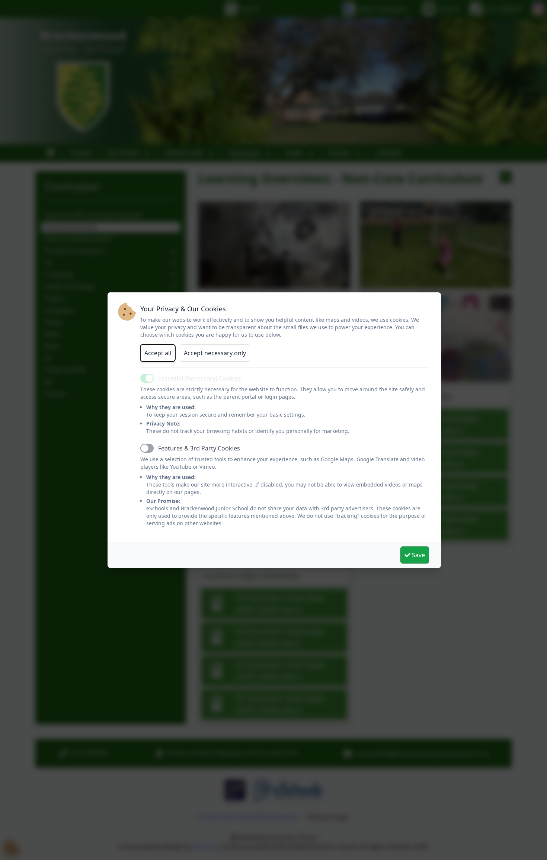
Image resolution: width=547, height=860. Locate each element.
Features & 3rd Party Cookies (199, 448)
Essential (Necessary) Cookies (199, 378)
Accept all (157, 353)
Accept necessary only (215, 353)
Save (417, 555)
